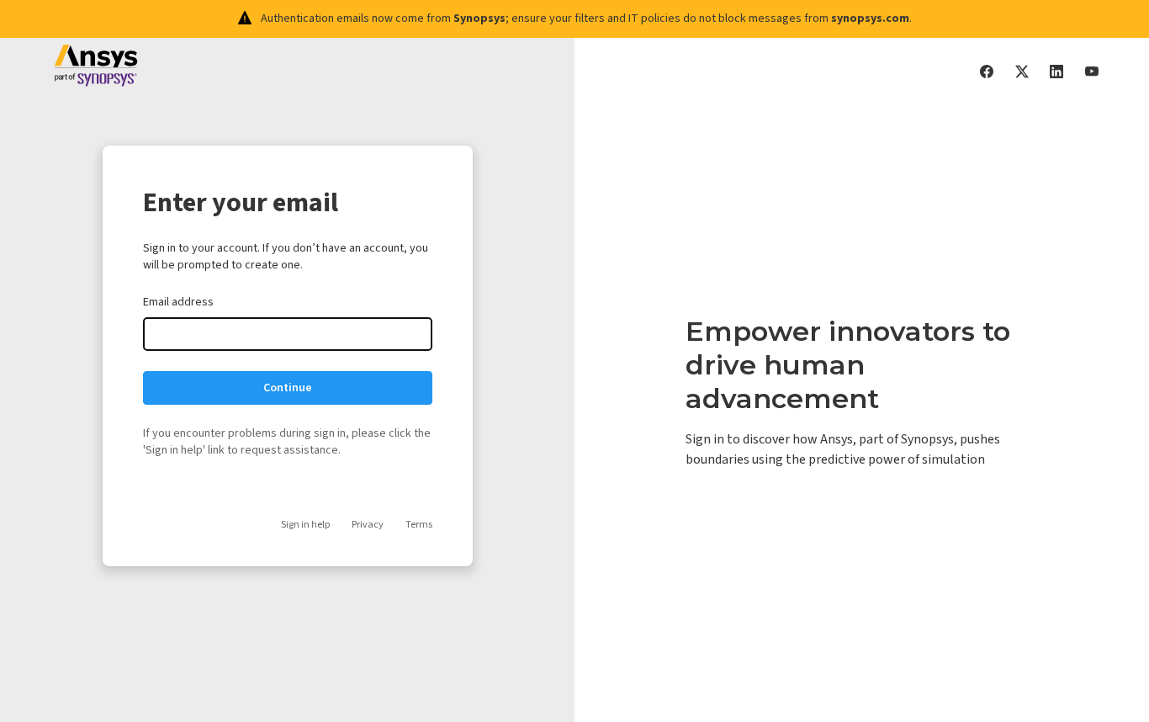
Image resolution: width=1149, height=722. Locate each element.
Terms (418, 525)
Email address (178, 302)
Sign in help (305, 525)
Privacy (368, 525)
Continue (287, 388)
